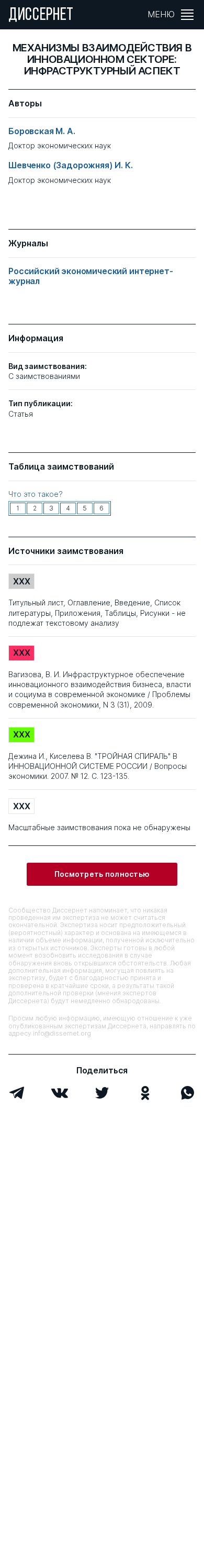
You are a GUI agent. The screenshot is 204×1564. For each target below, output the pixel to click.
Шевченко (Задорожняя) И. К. (70, 165)
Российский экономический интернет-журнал (90, 276)
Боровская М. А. (41, 131)
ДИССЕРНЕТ (41, 16)
